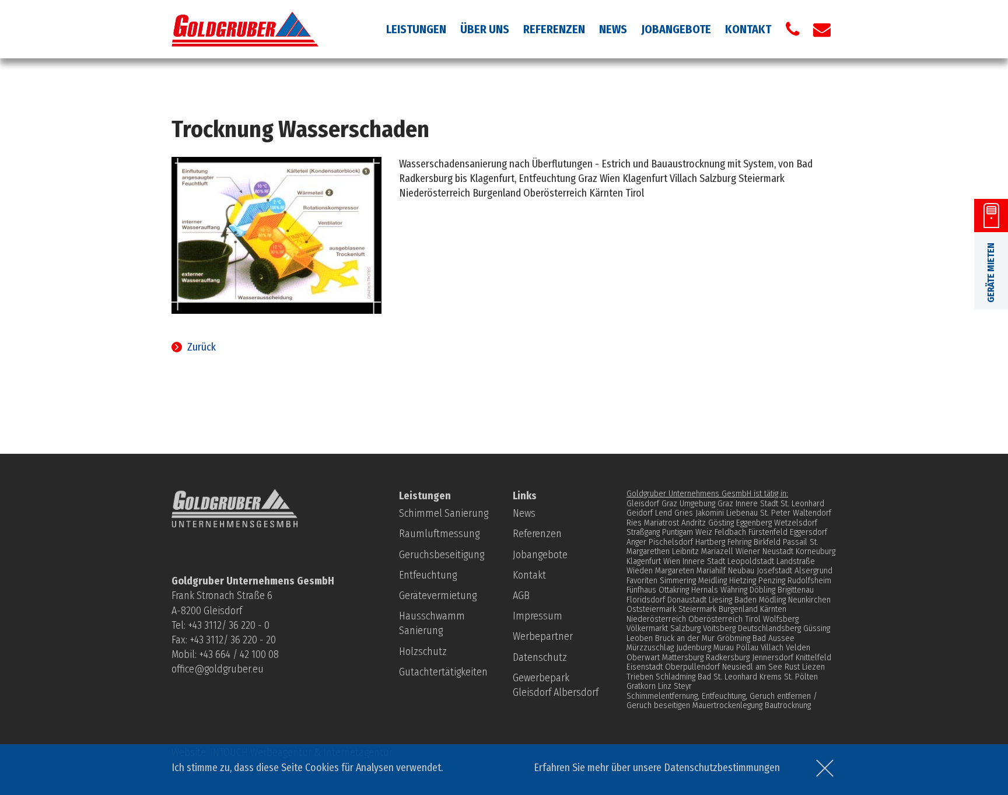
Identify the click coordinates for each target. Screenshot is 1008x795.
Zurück (201, 347)
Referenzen (554, 29)
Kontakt (748, 29)
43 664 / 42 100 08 (241, 654)
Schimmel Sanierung (443, 513)
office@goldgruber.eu (218, 669)
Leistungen (416, 29)
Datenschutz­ (540, 657)
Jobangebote (676, 29)
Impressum (537, 616)
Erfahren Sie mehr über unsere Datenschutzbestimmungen (657, 767)
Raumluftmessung (439, 533)
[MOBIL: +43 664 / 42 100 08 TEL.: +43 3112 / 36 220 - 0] (792, 29)
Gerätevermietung (438, 595)
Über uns (484, 29)
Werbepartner (543, 636)
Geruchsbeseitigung (441, 554)
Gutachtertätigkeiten (443, 672)
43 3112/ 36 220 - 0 (231, 625)
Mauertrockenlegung (727, 705)
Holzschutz (423, 651)
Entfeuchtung (428, 575)
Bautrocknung (788, 705)
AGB (521, 595)
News (613, 29)
